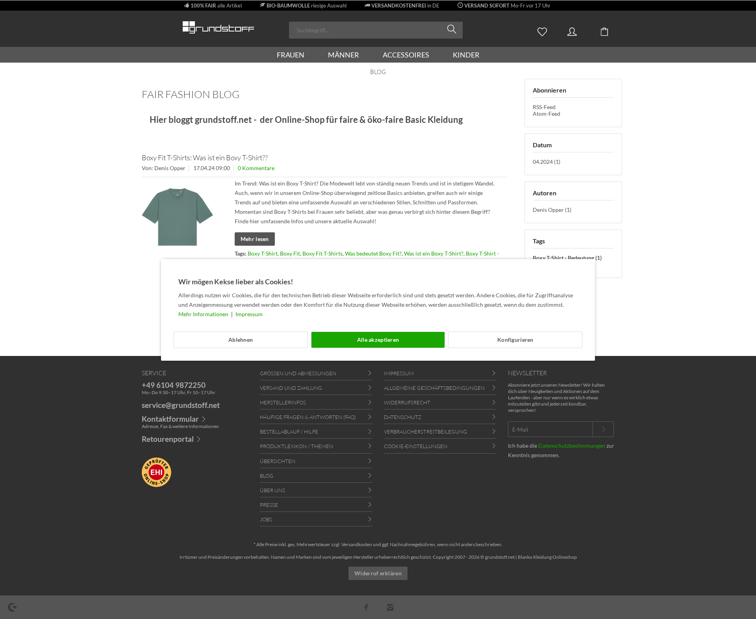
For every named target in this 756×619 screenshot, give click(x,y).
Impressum (249, 314)
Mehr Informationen (204, 314)
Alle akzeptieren (378, 339)
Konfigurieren (515, 339)
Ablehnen (240, 339)
